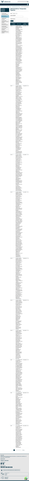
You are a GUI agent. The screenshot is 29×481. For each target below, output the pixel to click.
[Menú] (27, 4)
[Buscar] (27, 1)
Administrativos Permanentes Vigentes (5, 24)
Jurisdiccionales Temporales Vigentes (5, 27)
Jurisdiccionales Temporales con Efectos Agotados (5, 21)
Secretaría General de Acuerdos (16, 6)
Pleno (10, 6)
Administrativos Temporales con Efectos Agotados (5, 32)
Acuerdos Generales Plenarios (24, 6)
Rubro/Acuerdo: (13, 18)
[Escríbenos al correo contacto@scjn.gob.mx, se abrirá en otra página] (3, 464)
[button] (26, 478)
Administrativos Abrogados (4, 29)
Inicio (7, 6)
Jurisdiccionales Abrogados (4, 19)
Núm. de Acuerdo (13, 15)
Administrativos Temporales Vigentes (5, 16)
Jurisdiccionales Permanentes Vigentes (5, 14)
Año (11, 13)
